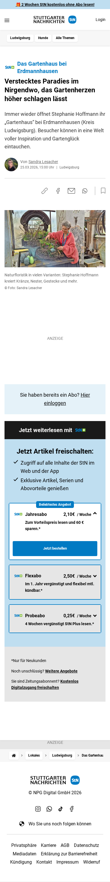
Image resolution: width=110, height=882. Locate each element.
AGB (65, 845)
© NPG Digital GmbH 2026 (55, 792)
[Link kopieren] (44, 191)
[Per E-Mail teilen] (71, 191)
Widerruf (91, 862)
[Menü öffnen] (7, 20)
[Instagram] (38, 808)
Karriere (48, 845)
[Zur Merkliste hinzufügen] (101, 191)
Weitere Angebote (61, 671)
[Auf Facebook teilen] (58, 191)
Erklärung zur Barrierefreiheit (69, 854)
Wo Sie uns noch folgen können (59, 824)
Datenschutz (86, 845)
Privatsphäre (23, 845)
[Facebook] (71, 808)
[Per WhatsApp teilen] (84, 191)
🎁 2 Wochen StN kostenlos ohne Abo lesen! (55, 4)
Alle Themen (65, 38)
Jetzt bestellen (55, 548)
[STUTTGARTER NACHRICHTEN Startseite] (55, 20)
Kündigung (21, 862)
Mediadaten (24, 854)
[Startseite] (14, 755)
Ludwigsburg (20, 38)
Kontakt (44, 862)
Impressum (67, 862)
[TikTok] (60, 808)
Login (100, 19)
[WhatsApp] (49, 808)
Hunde (43, 38)
